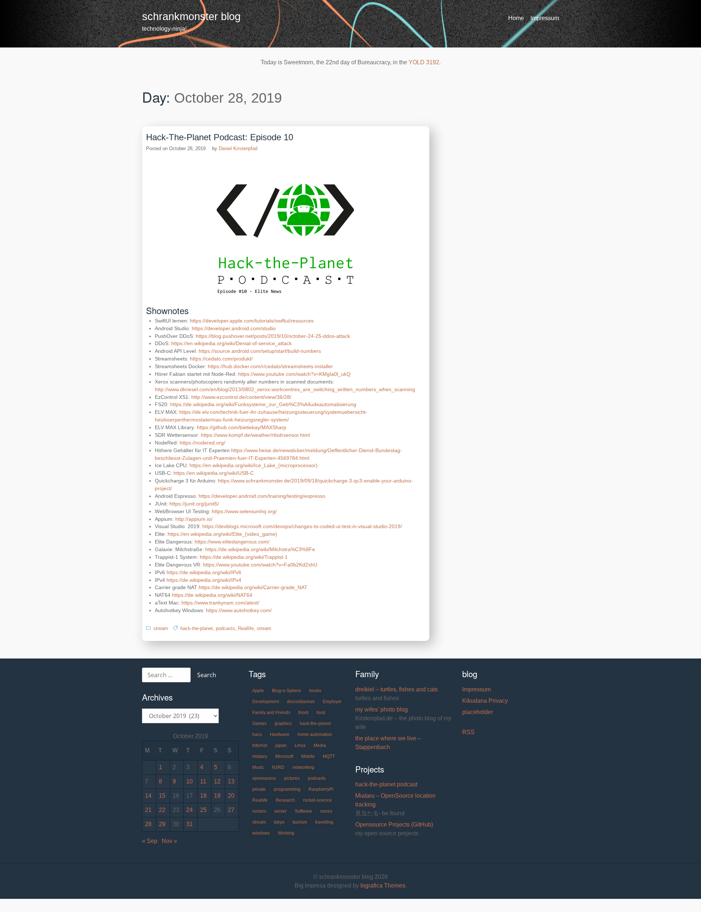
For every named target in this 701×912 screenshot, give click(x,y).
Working (286, 833)
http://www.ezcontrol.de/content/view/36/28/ (241, 397)
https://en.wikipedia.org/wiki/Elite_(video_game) (222, 534)
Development (265, 701)
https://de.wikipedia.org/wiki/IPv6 (203, 572)
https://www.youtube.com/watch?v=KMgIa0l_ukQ (294, 374)
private (259, 789)
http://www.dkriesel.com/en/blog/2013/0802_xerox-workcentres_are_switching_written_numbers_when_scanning (285, 389)
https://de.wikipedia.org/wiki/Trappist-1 (244, 557)
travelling (324, 822)
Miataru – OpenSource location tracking (395, 800)
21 (148, 810)
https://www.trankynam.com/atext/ (220, 603)
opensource (264, 778)
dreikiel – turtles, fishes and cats (396, 689)
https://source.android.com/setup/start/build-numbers (260, 351)
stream (160, 628)
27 (231, 810)
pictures (292, 778)
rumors (259, 811)
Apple (258, 690)
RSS (468, 732)
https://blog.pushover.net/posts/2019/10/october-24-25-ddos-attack (273, 336)
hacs (257, 734)
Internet (259, 745)
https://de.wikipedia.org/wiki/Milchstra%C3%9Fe (260, 549)
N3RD (278, 767)
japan (281, 745)
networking (303, 767)
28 (148, 824)
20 (231, 796)
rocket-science (317, 800)
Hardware (280, 734)
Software (303, 811)
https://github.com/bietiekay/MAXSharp (241, 427)
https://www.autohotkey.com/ (239, 610)
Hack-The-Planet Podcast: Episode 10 (219, 137)
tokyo (279, 822)
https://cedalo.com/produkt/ (221, 359)
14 (148, 796)
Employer (332, 701)
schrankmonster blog (191, 16)
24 (189, 810)
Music (258, 767)
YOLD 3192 (424, 62)
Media (320, 745)
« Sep (149, 841)
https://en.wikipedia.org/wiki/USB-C (213, 473)
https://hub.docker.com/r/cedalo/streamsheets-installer (270, 366)
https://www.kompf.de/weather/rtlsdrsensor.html (255, 435)
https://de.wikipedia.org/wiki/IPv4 (203, 580)
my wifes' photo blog (381, 709)
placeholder (477, 712)
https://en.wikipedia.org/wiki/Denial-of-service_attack (231, 343)
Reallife (246, 628)
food (321, 712)
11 (203, 781)
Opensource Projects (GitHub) (394, 824)
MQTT (329, 756)
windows (261, 833)
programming (287, 789)
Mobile (308, 756)
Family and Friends (271, 712)
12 (217, 781)
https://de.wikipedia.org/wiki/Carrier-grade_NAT (253, 587)
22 (162, 810)
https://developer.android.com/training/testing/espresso (262, 496)
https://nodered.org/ (202, 443)
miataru (259, 756)
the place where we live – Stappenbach (388, 742)
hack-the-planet (196, 628)
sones (326, 811)
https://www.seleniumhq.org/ (244, 511)
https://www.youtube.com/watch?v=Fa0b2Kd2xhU (260, 565)
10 (189, 781)
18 (203, 796)
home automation (315, 734)
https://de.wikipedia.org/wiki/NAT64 (212, 595)
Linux (300, 745)
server (280, 811)
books (315, 690)
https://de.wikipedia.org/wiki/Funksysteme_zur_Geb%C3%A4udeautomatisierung (263, 404)
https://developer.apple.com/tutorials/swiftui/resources (252, 321)
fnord (303, 712)
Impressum (544, 18)
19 (217, 796)
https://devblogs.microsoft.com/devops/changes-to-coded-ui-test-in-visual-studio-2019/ (302, 526)
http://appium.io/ (193, 519)
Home (516, 18)
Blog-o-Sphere (286, 690)
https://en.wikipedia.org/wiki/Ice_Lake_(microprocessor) (253, 465)
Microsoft (284, 756)
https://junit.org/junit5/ (194, 504)
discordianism (301, 701)
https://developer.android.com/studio (234, 328)
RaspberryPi (321, 789)
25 (203, 810)
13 (231, 781)
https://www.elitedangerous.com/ (232, 542)
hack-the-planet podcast (386, 784)
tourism (299, 822)
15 (162, 796)
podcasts (225, 628)
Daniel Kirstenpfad (238, 148)
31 (189, 824)
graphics (283, 723)
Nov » (169, 841)
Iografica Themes (382, 885)
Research (285, 800)
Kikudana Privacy (485, 701)
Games (259, 723)
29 (162, 824)
